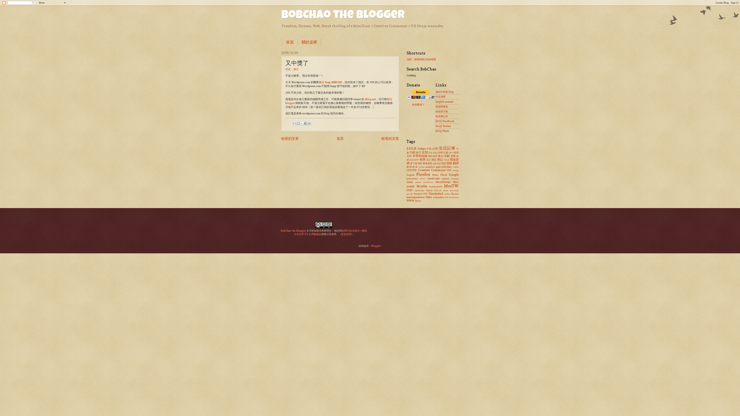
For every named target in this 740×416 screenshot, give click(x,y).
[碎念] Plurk (442, 130)
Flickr (435, 175)
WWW (410, 200)
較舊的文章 (390, 138)
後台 (296, 69)
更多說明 (346, 234)
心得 (435, 148)
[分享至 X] (302, 123)
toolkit (447, 194)
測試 (433, 159)
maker (418, 182)
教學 (423, 159)
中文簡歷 (441, 96)
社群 (445, 152)
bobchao (447, 166)
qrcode (410, 194)
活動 (447, 156)
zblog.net (370, 99)
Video (429, 197)
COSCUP (412, 170)
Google (454, 175)
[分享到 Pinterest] (309, 123)
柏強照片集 (442, 111)
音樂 (453, 155)
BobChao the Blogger (343, 16)
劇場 (439, 163)
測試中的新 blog (445, 91)
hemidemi (412, 178)
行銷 (412, 152)
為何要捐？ (418, 104)
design (456, 170)
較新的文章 (290, 138)
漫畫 (434, 163)
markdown (428, 182)
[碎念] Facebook (445, 121)
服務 (435, 153)
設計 (428, 159)
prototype (454, 190)
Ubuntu (455, 194)
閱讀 (443, 163)
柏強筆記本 (442, 116)
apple (438, 167)
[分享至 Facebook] (306, 123)
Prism (445, 190)
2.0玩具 (412, 148)
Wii (446, 197)
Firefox (423, 174)
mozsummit (435, 186)
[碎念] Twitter (443, 126)
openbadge (419, 190)
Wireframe (454, 197)
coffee (456, 167)
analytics (430, 167)
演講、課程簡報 (415, 59)
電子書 (413, 163)
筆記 (440, 159)
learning (455, 178)
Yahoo (418, 200)
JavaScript (434, 178)
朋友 (431, 153)
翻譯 (456, 163)
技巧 (418, 152)
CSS (449, 170)
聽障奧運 (412, 167)
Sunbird (418, 194)
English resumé (444, 101)
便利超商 (433, 156)
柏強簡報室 (442, 106)
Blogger (376, 245)
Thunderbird (436, 193)
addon (422, 167)
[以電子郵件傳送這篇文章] (295, 123)
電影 (420, 163)
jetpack (445, 178)
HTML (423, 178)
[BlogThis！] (298, 123)
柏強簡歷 (431, 59)
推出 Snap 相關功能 (330, 82)
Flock (443, 174)
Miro (456, 181)
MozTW (451, 185)
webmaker (438, 197)
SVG (425, 194)
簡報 (449, 163)
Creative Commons (432, 170)
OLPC (410, 190)
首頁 (290, 42)
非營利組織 (419, 156)
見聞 (425, 152)
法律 (440, 152)
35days (422, 148)
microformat (443, 181)
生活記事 (447, 148)
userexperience (416, 197)
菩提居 (447, 160)
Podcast (437, 190)
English (411, 175)
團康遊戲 (427, 163)
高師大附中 (414, 160)
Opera (429, 190)
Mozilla (422, 186)
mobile (411, 186)
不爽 (428, 148)
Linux (410, 181)
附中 (451, 153)
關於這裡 (309, 42)
